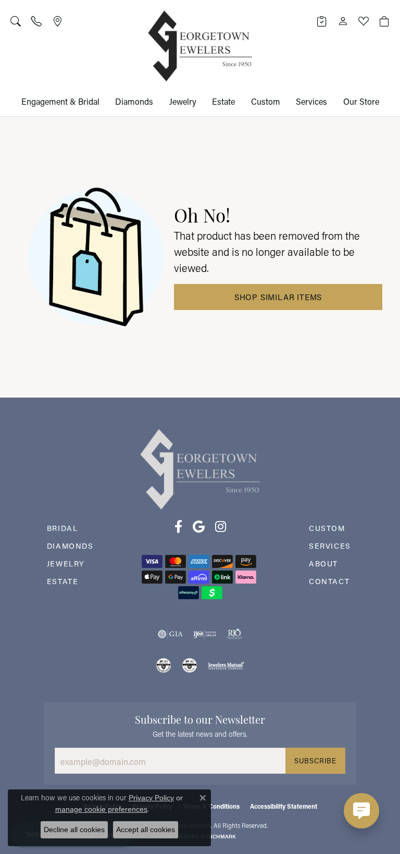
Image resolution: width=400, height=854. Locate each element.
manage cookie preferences (101, 809)
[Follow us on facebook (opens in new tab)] (178, 527)
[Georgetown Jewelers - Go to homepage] (199, 468)
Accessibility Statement (283, 806)
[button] (15, 20)
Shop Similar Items (278, 297)
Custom (265, 101)
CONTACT (329, 581)
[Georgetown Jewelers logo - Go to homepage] (200, 46)
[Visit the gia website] (170, 634)
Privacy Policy (151, 798)
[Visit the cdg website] (163, 665)
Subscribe (315, 760)
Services (311, 101)
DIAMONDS (70, 546)
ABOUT (323, 563)
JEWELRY (66, 563)
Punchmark (218, 836)
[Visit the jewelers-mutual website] (226, 665)
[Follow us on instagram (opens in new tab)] (220, 527)
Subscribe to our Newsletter (200, 718)
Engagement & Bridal (60, 101)
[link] (36, 20)
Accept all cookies (145, 829)
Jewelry (182, 101)
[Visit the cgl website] (189, 665)
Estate (223, 101)
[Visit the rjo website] (234, 634)
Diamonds (134, 101)
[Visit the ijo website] (205, 634)
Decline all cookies (74, 829)
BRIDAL (62, 528)
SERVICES (330, 546)
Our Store (361, 101)
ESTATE (63, 581)
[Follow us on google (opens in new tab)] (199, 527)
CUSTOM (327, 528)
